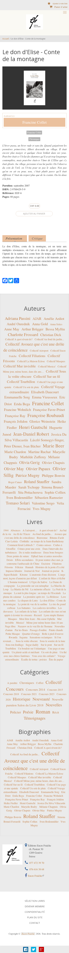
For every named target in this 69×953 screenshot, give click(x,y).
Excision (45, 563)
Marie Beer (53, 445)
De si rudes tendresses (30, 552)
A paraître (12, 683)
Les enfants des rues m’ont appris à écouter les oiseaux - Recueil (35, 613)
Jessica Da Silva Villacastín (51, 803)
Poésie (28, 712)
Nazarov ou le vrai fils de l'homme (35, 626)
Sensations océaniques (41, 637)
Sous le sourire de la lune (52, 641)
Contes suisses (44, 545)
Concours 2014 (35, 689)
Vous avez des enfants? (43, 655)
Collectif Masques (56, 361)
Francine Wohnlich (17, 409)
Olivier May (14, 468)
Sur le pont (46, 644)
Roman (43, 711)
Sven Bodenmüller (19, 497)
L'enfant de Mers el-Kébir (52, 578)
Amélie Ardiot (54, 318)
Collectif (54, 682)
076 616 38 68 (36, 869)
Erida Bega (22, 403)
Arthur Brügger (32, 329)
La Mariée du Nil (19, 589)
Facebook (25, 949)
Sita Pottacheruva (30, 492)
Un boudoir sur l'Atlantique (32, 648)
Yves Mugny (42, 508)
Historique (21, 698)
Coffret (39, 683)
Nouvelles (54, 704)
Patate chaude (56, 630)
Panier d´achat (60, 6)
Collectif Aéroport (39, 350)
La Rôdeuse (53, 596)
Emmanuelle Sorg (17, 396)
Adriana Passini (17, 318)
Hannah (29, 567)
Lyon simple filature (54, 615)
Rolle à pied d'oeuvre (52, 633)
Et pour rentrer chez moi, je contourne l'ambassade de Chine (35, 561)
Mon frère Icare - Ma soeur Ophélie (37, 619)
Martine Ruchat (39, 451)
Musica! (20, 622)
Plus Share (41, 949)
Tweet (33, 949)
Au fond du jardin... (42, 534)
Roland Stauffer (36, 481)
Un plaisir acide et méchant (25, 652)
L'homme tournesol (17, 582)
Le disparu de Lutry (28, 600)
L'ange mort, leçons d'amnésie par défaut (34, 576)
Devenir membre (35, 906)
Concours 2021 (29, 694)
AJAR (37, 318)
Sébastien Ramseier (49, 497)
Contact (34, 923)
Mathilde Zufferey (33, 456)
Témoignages (34, 718)
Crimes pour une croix (29, 548)
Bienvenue (42, 537)
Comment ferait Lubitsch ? (21, 545)
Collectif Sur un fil (47, 376)
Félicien (19, 567)
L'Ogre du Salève (38, 582)
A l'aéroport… (30, 530)
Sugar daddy (32, 644)
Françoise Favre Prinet (16, 799)
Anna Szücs (56, 324)
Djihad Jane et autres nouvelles (46, 556)
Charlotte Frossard (23, 334)
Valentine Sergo (43, 503)
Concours (15, 689)
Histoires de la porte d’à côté (49, 567)
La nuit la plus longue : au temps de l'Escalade (37, 593)
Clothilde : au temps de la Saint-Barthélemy (42, 541)
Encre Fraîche (35, 875)
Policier (15, 712)
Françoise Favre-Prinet (49, 409)
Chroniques (34, 139)
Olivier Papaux (38, 468)
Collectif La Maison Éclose (31, 361)
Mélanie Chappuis (48, 806)
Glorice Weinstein (42, 421)
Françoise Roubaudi (45, 415)
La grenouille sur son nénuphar (33, 585)
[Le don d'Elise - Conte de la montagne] (34, 87)
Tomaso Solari (18, 503)
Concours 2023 (46, 694)
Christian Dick (50, 334)
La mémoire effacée (40, 589)
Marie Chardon (15, 451)
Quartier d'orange (31, 633)
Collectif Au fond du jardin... (49, 339)
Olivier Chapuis (53, 462)
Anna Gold (40, 323)
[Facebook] (5, 280)
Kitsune (24, 574)
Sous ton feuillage (15, 644)
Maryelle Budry (29, 806)
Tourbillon (10, 648)
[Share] (16, 280)
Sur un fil (58, 644)
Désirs (10, 559)
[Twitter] (10, 280)
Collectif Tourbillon (21, 381)
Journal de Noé (32, 571)
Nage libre (10, 626)
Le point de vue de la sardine (32, 604)
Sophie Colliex (55, 492)
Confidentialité (35, 912)
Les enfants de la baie (26, 611)
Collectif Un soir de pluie (26, 387)
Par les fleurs (21, 630)
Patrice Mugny (28, 475)
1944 (6, 530)
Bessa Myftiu (55, 329)
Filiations (57, 563)
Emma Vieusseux (44, 396)
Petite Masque (13, 633)
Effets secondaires (24, 559)
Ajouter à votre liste (59, 3)
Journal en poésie (50, 571)
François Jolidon (15, 421)
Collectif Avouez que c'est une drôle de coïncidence (34, 760)
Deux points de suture (18, 556)
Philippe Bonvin (53, 475)
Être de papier (56, 659)
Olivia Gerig (29, 462)
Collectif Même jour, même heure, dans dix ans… (39, 780)
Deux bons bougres (53, 552)
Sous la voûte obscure (27, 641)
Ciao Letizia (11, 541)
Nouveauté (41, 698)
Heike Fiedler (11, 803)
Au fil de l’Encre (21, 534)
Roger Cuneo (15, 482)
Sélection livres (35, 901)
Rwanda (13, 637)
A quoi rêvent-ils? (48, 530)
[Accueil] (34, 21)
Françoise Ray (15, 415)
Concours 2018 (11, 694)
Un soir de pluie (49, 652)
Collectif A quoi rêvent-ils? (18, 339)
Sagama (23, 637)
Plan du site (34, 917)
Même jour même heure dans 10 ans (44, 622)
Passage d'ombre (38, 630)
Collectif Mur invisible (19, 365)
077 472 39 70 (36, 862)
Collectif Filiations (32, 355)
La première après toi (34, 596)
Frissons (9, 567)
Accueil (5, 38)
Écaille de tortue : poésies (34, 659)
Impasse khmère (14, 571)
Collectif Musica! (47, 366)
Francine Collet (34, 122)
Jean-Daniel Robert (31, 434)
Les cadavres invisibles (44, 607)
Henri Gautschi (33, 427)
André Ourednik (18, 323)
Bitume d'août (57, 537)
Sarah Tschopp (28, 487)
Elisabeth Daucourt (45, 391)
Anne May (11, 329)
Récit (55, 712)
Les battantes (23, 607)
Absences (15, 530)
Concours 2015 (55, 689)
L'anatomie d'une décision (43, 574)
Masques (12, 619)
